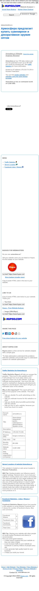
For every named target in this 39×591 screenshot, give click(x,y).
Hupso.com (24, 576)
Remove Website (30, 569)
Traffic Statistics (10, 162)
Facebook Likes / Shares (13, 167)
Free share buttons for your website (14, 338)
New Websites (32, 567)
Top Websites (21, 567)
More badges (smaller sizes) (15, 277)
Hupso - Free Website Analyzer (13, 308)
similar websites (20, 75)
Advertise (19, 570)
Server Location (10, 164)
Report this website (28, 54)
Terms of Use (7, 569)
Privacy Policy (18, 569)
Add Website (11, 567)
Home (3, 567)
